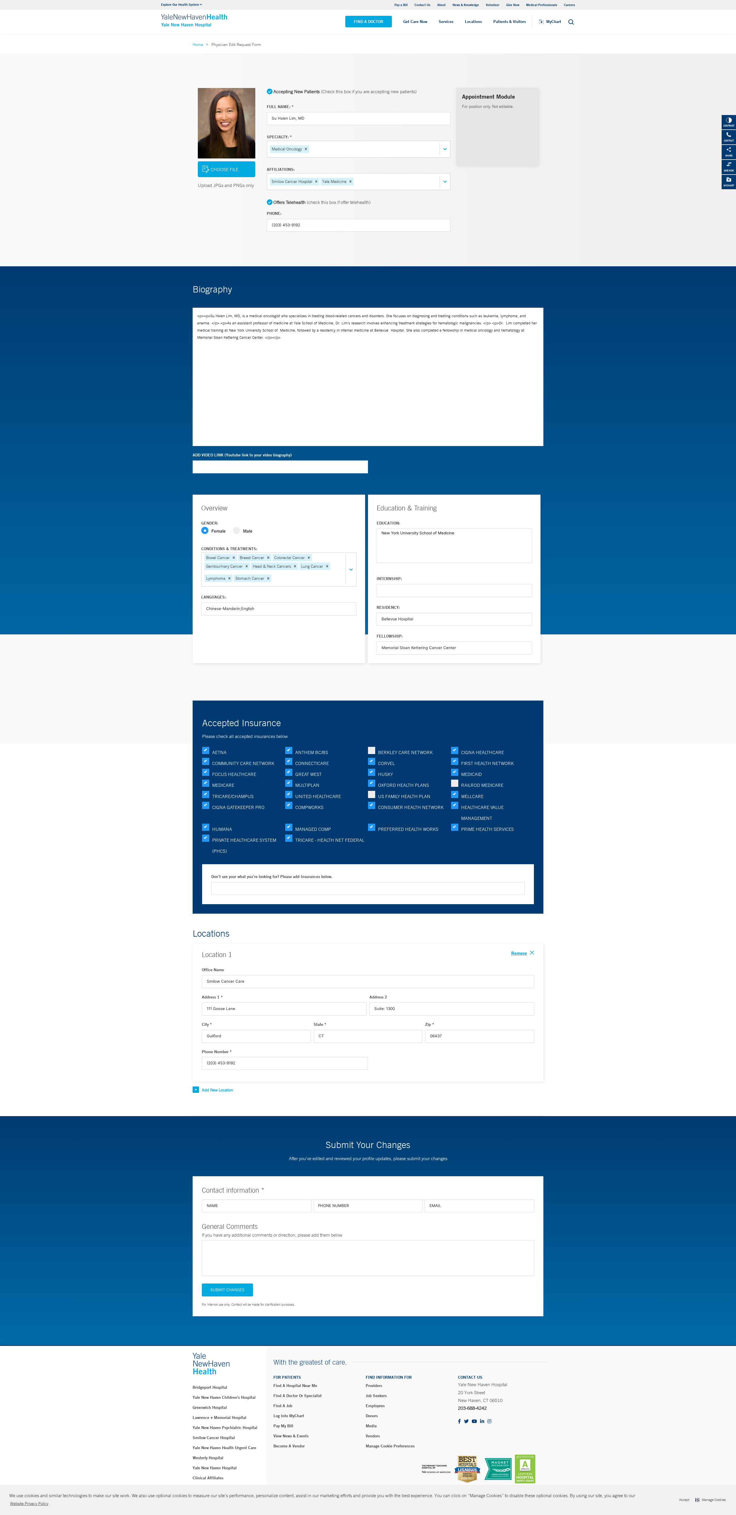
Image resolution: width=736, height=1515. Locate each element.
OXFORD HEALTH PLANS (403, 785)
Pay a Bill (401, 5)
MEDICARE (223, 785)
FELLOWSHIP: (390, 636)
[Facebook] (459, 1422)
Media (371, 1425)
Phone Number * (217, 1051)
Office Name (213, 969)
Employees (375, 1405)
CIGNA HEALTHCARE (482, 752)
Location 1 (217, 954)
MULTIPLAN (307, 785)
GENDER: (209, 523)
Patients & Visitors (509, 21)
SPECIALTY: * (279, 136)
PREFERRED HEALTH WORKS (408, 829)
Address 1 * (212, 997)
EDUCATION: (388, 523)
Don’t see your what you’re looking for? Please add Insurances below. (271, 876)
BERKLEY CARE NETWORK (405, 752)
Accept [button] (684, 1499)
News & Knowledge (466, 5)
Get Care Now (415, 21)
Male (247, 531)
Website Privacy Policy (29, 1503)
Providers (374, 1385)
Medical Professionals (541, 5)
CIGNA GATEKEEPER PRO (238, 807)
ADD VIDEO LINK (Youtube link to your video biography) (242, 455)
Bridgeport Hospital (210, 1387)
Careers (569, 5)
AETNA (219, 752)
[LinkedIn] (482, 1422)
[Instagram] (489, 1422)
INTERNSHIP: (389, 578)
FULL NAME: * (280, 106)
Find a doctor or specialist (297, 1395)
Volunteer (492, 5)
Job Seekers (376, 1395)
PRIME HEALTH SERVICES (487, 829)
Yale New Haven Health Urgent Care (224, 1447)
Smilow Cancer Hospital (214, 1437)
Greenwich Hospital (210, 1407)
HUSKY (385, 774)
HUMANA (222, 829)
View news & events (290, 1436)
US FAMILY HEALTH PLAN (404, 796)
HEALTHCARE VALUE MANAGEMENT (482, 812)
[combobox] (310, 149)
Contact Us (422, 5)
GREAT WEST (308, 774)
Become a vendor (289, 1446)
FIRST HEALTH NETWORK (487, 763)
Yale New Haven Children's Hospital (224, 1397)
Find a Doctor (368, 21)
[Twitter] (466, 1422)
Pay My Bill (283, 1425)
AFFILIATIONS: (281, 169)
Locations (473, 21)
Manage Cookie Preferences (390, 1446)
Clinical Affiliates (208, 1477)
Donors (372, 1415)
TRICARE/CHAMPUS (233, 796)
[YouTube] (474, 1422)
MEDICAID (471, 774)
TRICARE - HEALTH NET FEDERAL (329, 840)
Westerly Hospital (208, 1457)
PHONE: (274, 213)
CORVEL (386, 763)
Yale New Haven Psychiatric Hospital (225, 1427)
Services (446, 21)
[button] (306, 149)
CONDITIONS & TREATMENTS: (229, 548)
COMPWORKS (309, 807)
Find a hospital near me (295, 1385)
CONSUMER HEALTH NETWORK (411, 807)
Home (198, 45)
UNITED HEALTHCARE (318, 796)
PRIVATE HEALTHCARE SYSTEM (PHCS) (244, 845)
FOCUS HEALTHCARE (234, 774)
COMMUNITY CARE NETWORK (243, 763)
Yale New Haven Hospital (215, 1467)
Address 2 (378, 997)
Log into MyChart (288, 1415)
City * (207, 1024)
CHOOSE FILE (224, 169)
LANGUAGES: (213, 597)
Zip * (429, 1024)
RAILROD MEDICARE (482, 785)
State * (320, 1024)
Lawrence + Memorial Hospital (219, 1417)
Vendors (373, 1436)
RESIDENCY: (388, 607)
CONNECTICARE (312, 763)
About (441, 5)
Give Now (512, 5)
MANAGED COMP (313, 829)
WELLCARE (472, 796)
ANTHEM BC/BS (311, 752)
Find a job (282, 1405)
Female (218, 531)
